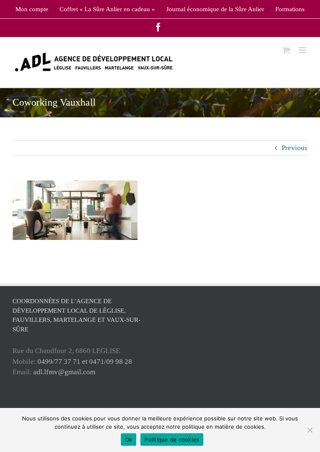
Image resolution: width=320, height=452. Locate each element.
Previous (295, 148)
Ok (128, 439)
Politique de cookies (172, 439)
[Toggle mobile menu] (303, 50)
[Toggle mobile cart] (286, 50)
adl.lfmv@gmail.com (64, 372)
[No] (309, 430)
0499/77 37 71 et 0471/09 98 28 (85, 362)
